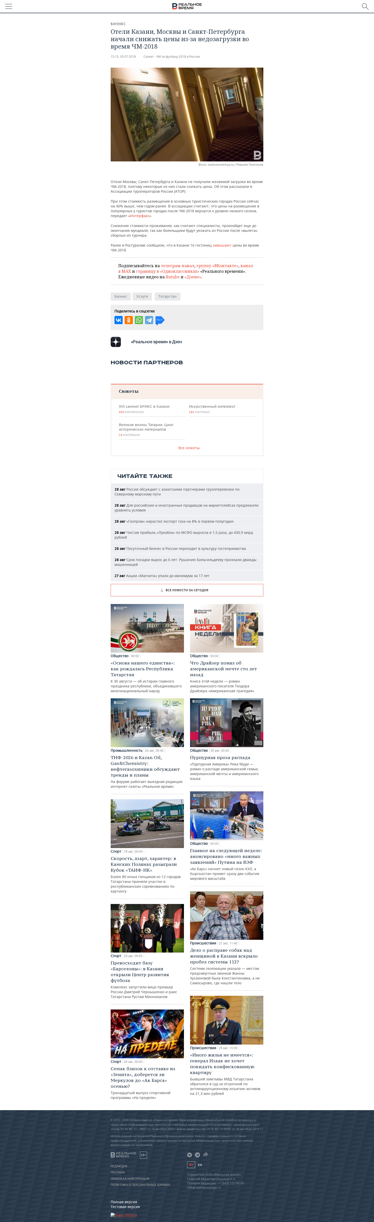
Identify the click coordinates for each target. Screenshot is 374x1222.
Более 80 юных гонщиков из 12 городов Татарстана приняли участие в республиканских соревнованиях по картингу (146, 874)
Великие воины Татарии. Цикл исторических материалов (146, 430)
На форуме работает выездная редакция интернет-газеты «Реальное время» (146, 772)
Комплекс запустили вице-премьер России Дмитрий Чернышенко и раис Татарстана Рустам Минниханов (144, 979)
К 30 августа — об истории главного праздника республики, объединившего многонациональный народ (146, 676)
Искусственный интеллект (212, 409)
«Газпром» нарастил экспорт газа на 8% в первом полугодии (174, 521)
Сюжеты (128, 391)
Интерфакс (139, 215)
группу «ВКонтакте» (217, 265)
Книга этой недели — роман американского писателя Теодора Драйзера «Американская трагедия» (223, 676)
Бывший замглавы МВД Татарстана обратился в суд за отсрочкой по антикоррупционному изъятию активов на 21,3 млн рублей (225, 1074)
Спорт (116, 851)
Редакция (119, 1166)
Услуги (142, 296)
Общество (119, 656)
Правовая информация (130, 1179)
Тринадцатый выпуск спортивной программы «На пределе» (143, 1083)
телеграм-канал (177, 265)
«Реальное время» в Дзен (156, 341)
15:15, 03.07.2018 (123, 56)
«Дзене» (192, 277)
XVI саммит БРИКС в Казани (144, 409)
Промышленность (126, 750)
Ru (191, 1165)
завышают (223, 245)
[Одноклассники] (129, 320)
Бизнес (118, 24)
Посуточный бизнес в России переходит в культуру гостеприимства (180, 548)
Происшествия (203, 943)
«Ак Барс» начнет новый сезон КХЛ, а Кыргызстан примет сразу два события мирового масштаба (226, 864)
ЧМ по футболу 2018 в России (178, 56)
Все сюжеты (189, 447)
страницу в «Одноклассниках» (167, 271)
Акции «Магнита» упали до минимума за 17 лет (162, 575)
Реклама (118, 1172)
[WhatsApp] (139, 320)
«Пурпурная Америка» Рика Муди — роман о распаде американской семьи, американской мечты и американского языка (224, 768)
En (200, 1165)
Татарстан (168, 296)
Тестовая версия (125, 1206)
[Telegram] (149, 320)
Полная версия (124, 1201)
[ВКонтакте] (118, 320)
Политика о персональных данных (140, 1185)
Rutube (173, 277)
